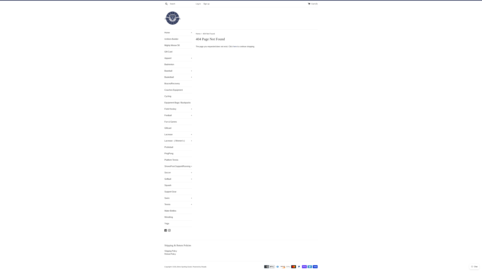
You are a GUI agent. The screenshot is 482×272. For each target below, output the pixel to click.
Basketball (178, 77)
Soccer (178, 173)
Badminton (169, 64)
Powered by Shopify (199, 267)
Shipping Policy (170, 251)
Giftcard (167, 128)
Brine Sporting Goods (184, 267)
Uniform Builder (171, 39)
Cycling (167, 96)
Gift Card (168, 52)
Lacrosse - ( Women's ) (178, 141)
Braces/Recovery (172, 83)
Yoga (166, 223)
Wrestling (168, 217)
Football (178, 115)
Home (178, 33)
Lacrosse (178, 134)
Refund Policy (170, 254)
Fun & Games (170, 122)
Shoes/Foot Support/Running (178, 166)
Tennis (178, 204)
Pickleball (168, 147)
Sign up (206, 4)
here (235, 46)
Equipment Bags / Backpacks (177, 103)
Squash (167, 185)
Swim (178, 198)
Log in (198, 4)
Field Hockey (178, 109)
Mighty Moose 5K (172, 45)
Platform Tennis (171, 160)
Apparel (178, 58)
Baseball (178, 71)
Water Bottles (170, 211)
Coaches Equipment (173, 90)
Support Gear (170, 192)
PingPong (168, 153)
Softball (178, 179)
